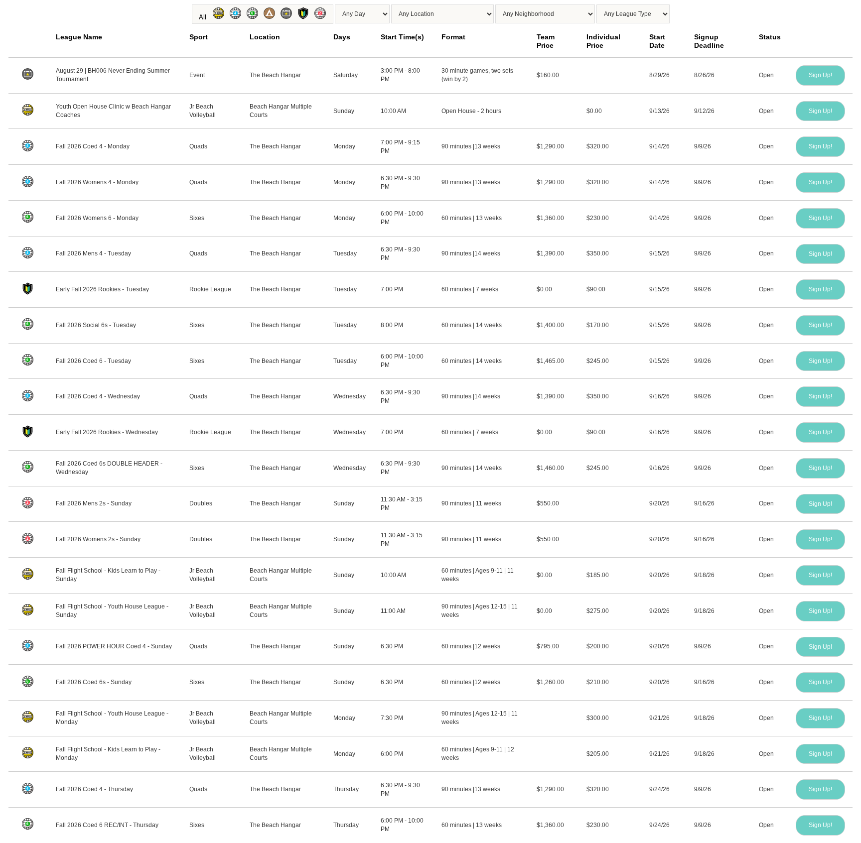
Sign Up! (820, 75)
